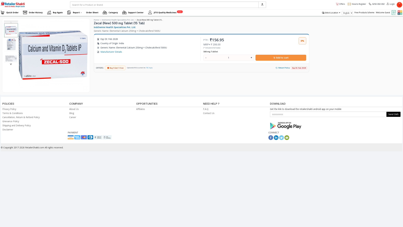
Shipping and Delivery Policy (16, 125)
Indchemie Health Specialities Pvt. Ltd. (118, 20)
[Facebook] (270, 139)
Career (72, 117)
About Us (74, 109)
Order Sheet (92, 12)
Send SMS (393, 114)
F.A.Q (205, 109)
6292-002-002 (378, 4)
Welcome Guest (383, 12)
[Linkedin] (276, 139)
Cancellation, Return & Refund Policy (21, 117)
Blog (71, 113)
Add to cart (281, 57)
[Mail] (286, 139)
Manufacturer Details (111, 51)
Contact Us (208, 113)
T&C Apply (149, 68)
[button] (399, 10)
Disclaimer (7, 129)
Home (96, 20)
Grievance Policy (10, 121)
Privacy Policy (9, 109)
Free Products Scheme (364, 12)
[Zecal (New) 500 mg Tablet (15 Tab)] (53, 88)
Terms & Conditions (12, 113)
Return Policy (284, 68)
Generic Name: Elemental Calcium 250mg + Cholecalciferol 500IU (127, 30)
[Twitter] (281, 139)
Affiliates (140, 109)
